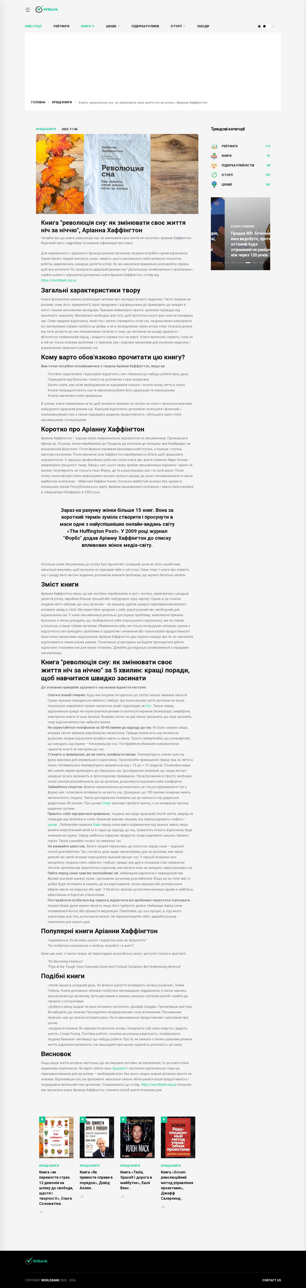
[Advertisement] (156, 69)
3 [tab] (233, 262)
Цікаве (111, 26)
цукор (53, 825)
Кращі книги (62, 102)
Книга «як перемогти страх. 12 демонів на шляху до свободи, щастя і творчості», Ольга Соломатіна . (56, 1188)
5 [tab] (247, 262)
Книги (86, 26)
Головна (38, 102)
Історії (176, 26)
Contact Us (271, 1280)
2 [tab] (226, 262)
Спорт (107, 803)
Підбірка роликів (145, 26)
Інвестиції (33, 26)
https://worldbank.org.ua (59, 280)
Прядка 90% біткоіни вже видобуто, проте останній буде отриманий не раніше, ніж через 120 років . (237, 244)
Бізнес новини (228, 226)
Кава (97, 825)
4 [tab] (240, 262)
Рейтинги (61, 26)
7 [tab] (262, 262)
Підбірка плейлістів (238, 165)
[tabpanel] (240, 233)
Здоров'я (119, 1068)
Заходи (203, 26)
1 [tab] (219, 262)
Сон (148, 706)
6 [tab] (255, 262)
